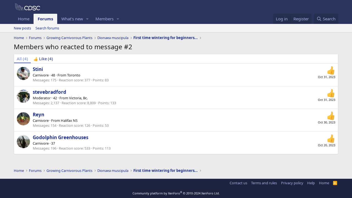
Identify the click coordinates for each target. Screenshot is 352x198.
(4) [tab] (22, 58)
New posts (22, 28)
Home (23, 18)
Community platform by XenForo (176, 193)
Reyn (38, 114)
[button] (87, 19)
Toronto (73, 75)
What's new (72, 18)
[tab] (43, 58)
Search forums (47, 28)
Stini (38, 69)
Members (104, 18)
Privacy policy (292, 182)
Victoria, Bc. (78, 97)
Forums (45, 18)
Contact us (238, 182)
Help (311, 182)
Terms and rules (264, 182)
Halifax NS (69, 120)
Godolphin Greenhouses (60, 137)
